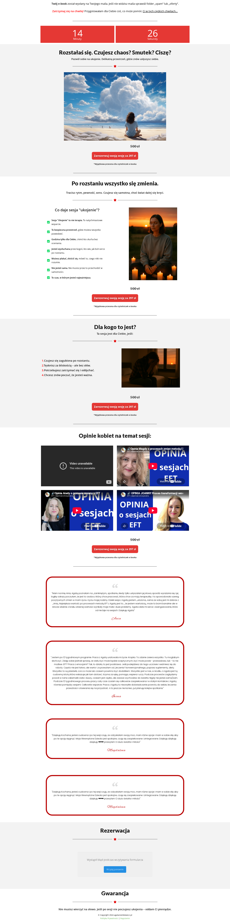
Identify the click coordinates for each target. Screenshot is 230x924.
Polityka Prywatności (109, 918)
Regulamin (125, 918)
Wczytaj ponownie (115, 869)
